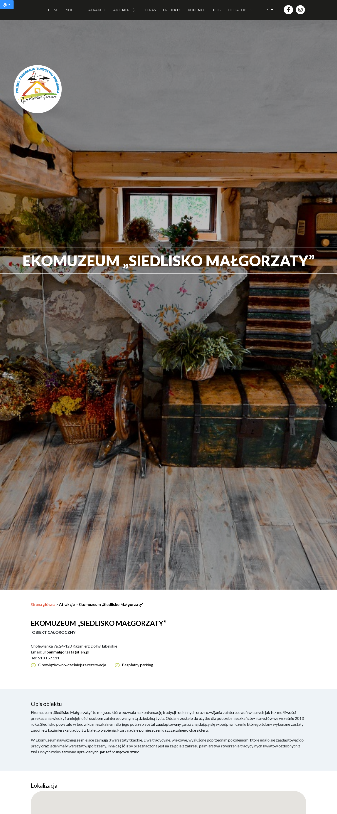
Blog (216, 10)
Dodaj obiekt (241, 10)
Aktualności (125, 10)
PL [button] (267, 10)
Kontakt (196, 10)
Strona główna (43, 604)
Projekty (172, 10)
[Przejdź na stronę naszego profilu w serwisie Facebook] (288, 10)
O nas (150, 10)
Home (53, 10)
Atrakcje (97, 10)
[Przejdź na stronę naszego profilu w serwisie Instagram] (300, 10)
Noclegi (73, 10)
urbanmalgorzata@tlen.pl (65, 652)
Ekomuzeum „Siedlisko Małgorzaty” (111, 604)
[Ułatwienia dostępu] (7, 4)
